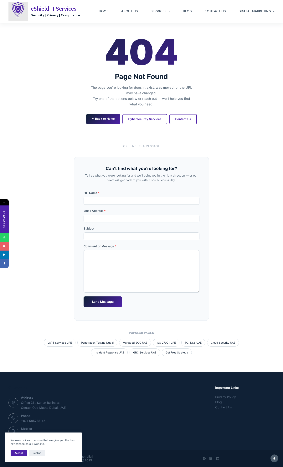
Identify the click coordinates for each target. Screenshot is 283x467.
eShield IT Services (53, 9)
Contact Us (215, 11)
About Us (129, 11)
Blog (187, 11)
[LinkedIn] (217, 458)
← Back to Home (103, 118)
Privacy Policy (225, 397)
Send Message (103, 302)
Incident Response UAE (109, 352)
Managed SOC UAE (135, 342)
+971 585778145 (33, 421)
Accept (18, 452)
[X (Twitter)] (210, 458)
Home (103, 11)
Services (159, 11)
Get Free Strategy (177, 352)
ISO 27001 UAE (166, 342)
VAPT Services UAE (60, 342)
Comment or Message (100, 246)
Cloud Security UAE (223, 342)
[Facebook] (204, 458)
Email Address (95, 211)
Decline (37, 452)
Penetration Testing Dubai (97, 342)
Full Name (92, 193)
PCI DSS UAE (193, 342)
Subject (89, 228)
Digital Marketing (255, 11)
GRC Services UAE (144, 352)
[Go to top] (274, 458)
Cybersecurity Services (144, 119)
